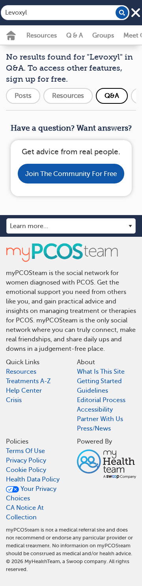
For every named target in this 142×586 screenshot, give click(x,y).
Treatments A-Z (28, 381)
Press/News (94, 428)
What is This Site (101, 371)
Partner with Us (100, 419)
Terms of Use (25, 451)
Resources (41, 35)
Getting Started (99, 381)
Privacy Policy (26, 460)
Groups (103, 35)
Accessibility (95, 409)
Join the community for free (71, 174)
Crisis (14, 400)
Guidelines (92, 390)
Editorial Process (101, 400)
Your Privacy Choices (31, 493)
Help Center (24, 390)
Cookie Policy (26, 470)
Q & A (74, 35)
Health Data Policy (33, 479)
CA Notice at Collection (25, 512)
